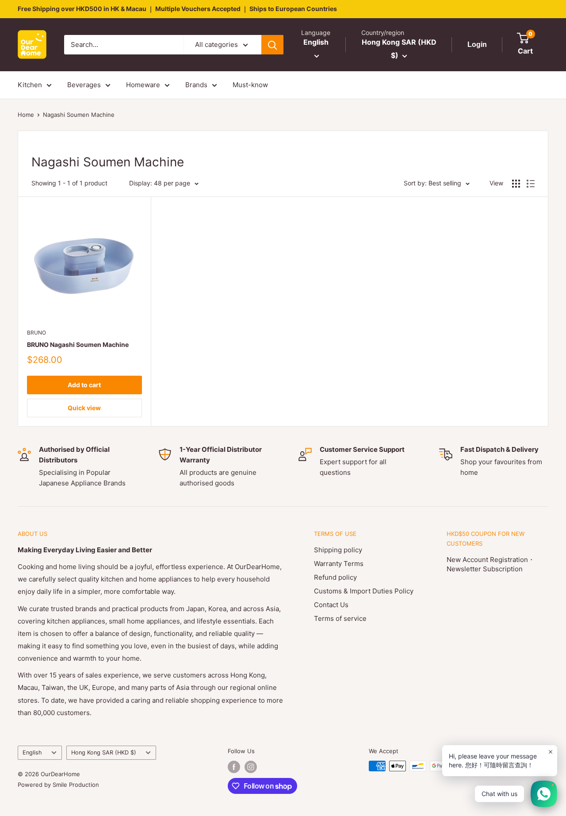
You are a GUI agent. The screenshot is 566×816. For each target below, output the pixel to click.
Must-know (250, 85)
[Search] (272, 44)
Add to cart (84, 385)
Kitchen (30, 85)
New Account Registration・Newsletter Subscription (491, 564)
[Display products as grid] (516, 184)
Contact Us (331, 604)
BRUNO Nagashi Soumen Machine (78, 344)
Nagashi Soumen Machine (79, 114)
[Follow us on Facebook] (234, 767)
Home (26, 114)
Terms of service (340, 618)
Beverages (84, 85)
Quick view (84, 408)
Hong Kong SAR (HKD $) (103, 752)
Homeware (143, 85)
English (32, 752)
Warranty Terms (338, 563)
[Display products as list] (531, 184)
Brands (196, 85)
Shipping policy (338, 550)
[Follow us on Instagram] (251, 767)
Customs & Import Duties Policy (363, 591)
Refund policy (335, 577)
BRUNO (36, 332)
